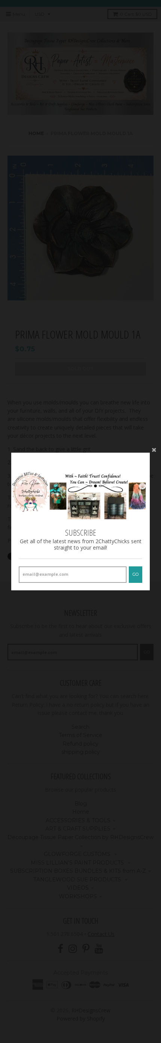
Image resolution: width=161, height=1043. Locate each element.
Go (136, 574)
